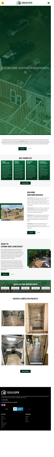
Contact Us (2, 426)
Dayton (26, 418)
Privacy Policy (3, 424)
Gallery (2, 419)
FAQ (1, 427)
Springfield (27, 416)
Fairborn (26, 419)
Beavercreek (23, 142)
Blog (2, 421)
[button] (48, 3)
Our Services (3, 418)
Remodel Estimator (4, 423)
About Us (2, 416)
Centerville (27, 421)
